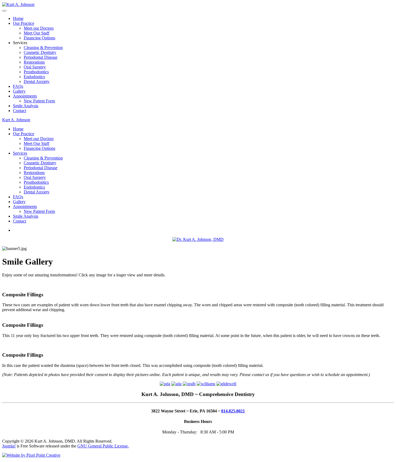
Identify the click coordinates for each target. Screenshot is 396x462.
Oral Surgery (35, 67)
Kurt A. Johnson (16, 119)
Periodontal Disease (40, 57)
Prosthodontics (36, 72)
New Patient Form (39, 101)
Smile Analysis (25, 105)
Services (20, 153)
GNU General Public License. (103, 446)
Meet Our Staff (36, 33)
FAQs (18, 86)
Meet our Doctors (39, 28)
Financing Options (39, 38)
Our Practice (23, 23)
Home (18, 18)
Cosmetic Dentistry (40, 52)
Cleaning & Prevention (43, 47)
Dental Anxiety (37, 81)
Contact (19, 110)
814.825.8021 (233, 411)
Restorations (34, 62)
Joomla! (9, 446)
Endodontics (34, 76)
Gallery (19, 91)
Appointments (25, 96)
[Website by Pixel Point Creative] (31, 455)
